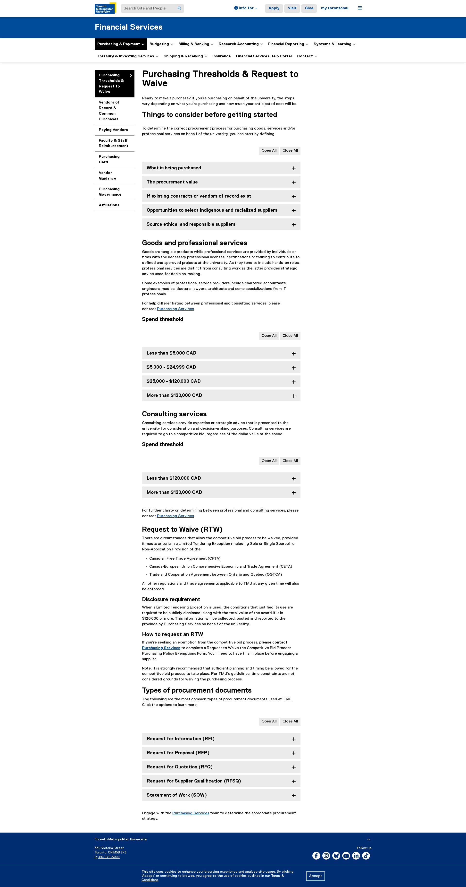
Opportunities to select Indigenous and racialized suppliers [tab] (212, 210)
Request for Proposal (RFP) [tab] (178, 753)
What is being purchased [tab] (174, 168)
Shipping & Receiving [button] (183, 56)
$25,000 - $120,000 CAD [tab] (174, 381)
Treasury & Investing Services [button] (125, 56)
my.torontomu (334, 8)
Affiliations (109, 205)
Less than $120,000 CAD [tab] (174, 478)
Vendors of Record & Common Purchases (109, 111)
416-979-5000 (109, 857)
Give (309, 8)
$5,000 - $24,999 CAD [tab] (171, 367)
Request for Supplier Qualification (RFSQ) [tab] (194, 781)
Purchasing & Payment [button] (118, 44)
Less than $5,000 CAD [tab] (171, 353)
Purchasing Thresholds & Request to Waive (111, 83)
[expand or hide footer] (368, 840)
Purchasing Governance (110, 192)
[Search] (179, 8)
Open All (269, 151)
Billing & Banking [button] (193, 44)
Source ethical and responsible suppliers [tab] (191, 224)
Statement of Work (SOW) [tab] (177, 795)
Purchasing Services (175, 309)
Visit (292, 8)
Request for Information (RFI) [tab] (181, 739)
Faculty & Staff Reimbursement (113, 143)
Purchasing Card (109, 159)
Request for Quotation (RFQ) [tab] (180, 767)
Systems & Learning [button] (332, 44)
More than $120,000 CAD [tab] (174, 395)
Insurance (221, 56)
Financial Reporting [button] (286, 44)
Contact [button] (305, 56)
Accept (315, 876)
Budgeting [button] (159, 44)
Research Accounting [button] (239, 44)
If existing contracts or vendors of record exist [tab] (199, 196)
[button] (246, 8)
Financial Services (129, 27)
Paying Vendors (113, 130)
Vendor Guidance (107, 176)
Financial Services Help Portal (264, 56)
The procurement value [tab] (172, 182)
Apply (274, 8)
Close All (290, 151)
